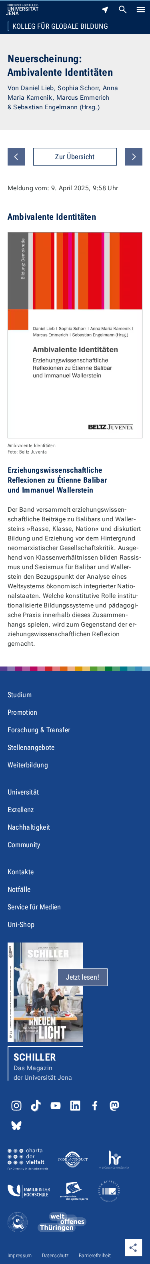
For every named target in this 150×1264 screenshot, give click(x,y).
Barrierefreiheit (95, 1255)
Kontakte (21, 872)
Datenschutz (55, 1255)
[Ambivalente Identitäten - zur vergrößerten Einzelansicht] (75, 335)
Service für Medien (34, 907)
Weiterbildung (28, 765)
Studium (20, 694)
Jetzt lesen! (82, 977)
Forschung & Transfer (39, 730)
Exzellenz (21, 809)
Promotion (23, 712)
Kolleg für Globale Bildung (60, 26)
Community (24, 844)
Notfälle (19, 889)
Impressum (20, 1255)
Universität (23, 792)
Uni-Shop (21, 924)
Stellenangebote (31, 747)
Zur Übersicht (74, 156)
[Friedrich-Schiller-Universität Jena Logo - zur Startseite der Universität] (22, 9)
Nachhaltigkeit (29, 827)
